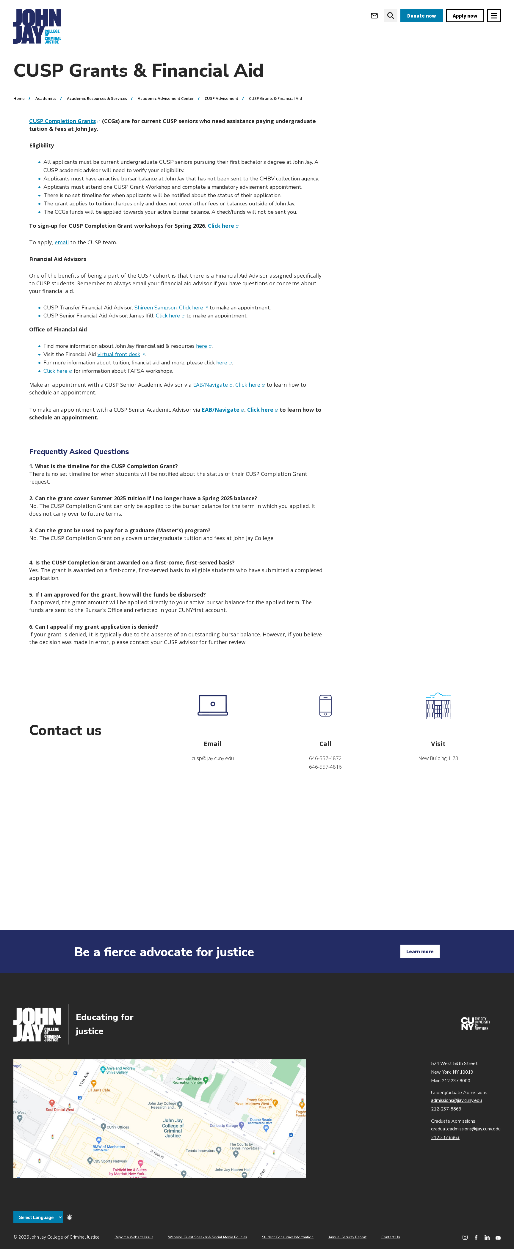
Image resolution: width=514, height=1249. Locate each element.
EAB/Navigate (213, 384)
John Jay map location (159, 1118)
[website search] (390, 15)
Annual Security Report (347, 1237)
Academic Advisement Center (166, 98)
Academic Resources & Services (97, 98)
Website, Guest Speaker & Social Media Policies (207, 1237)
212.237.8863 (445, 1138)
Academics (45, 98)
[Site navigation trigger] (494, 15)
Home (19, 98)
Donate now (421, 16)
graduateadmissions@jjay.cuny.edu (466, 1129)
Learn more (420, 951)
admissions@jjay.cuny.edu (456, 1100)
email (62, 242)
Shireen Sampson (155, 307)
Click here (193, 307)
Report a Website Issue (134, 1237)
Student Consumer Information (288, 1237)
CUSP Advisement (221, 98)
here (204, 346)
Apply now (465, 16)
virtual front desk (121, 354)
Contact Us (390, 1237)
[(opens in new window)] (475, 1028)
